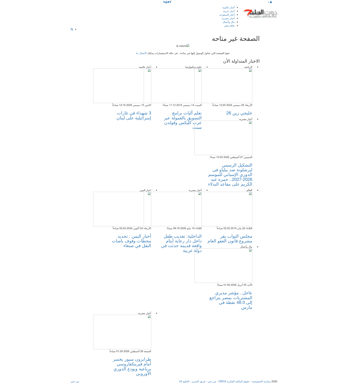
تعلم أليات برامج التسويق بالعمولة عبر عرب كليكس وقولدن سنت (183, 119)
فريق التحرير (198, 381)
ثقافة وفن (229, 25)
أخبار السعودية (227, 14)
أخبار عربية (229, 11)
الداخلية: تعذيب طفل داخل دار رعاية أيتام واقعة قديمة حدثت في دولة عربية (181, 243)
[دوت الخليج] (260, 13)
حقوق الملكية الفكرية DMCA (234, 381)
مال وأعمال (229, 22)
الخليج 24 (184, 381)
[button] (269, 2)
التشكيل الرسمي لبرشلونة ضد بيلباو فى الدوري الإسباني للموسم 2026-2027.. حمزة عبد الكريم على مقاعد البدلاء (230, 174)
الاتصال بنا (141, 53)
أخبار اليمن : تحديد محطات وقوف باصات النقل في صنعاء (131, 241)
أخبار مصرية (228, 18)
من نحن (212, 381)
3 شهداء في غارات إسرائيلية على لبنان (134, 114)
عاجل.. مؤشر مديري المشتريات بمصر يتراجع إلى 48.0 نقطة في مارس (230, 299)
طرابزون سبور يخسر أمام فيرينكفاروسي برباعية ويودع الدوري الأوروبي (132, 366)
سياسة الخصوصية (261, 381)
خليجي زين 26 (239, 112)
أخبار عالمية (228, 7)
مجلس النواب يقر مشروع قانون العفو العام (230, 238)
